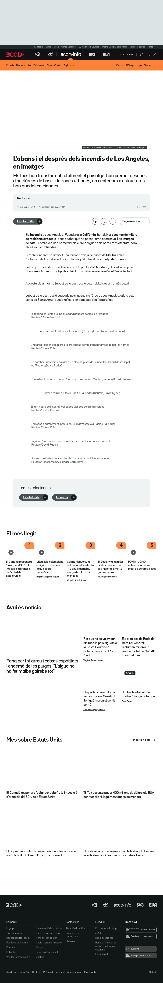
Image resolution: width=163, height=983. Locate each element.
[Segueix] (39, 221)
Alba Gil (101, 710)
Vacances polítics (137, 47)
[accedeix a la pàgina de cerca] (148, 54)
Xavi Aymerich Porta (107, 577)
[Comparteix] (113, 221)
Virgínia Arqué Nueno (76, 580)
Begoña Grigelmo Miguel (47, 577)
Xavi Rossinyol (90, 710)
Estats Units (25, 221)
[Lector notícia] (95, 221)
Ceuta (48, 47)
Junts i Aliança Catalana (65, 47)
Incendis (62, 497)
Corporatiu (126, 54)
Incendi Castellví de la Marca (114, 47)
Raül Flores (127, 701)
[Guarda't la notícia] (104, 221)
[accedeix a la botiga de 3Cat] (142, 54)
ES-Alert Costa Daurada (89, 47)
